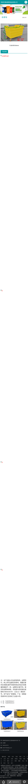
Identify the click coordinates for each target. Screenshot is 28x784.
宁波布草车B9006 (20, 731)
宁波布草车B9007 (9, 701)
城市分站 (4, 756)
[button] (26, 2)
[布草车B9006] (20, 725)
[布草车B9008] (20, 713)
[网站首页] (3, 782)
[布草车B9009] (7, 713)
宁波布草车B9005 (9, 703)
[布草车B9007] (7, 725)
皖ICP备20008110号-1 (6, 777)
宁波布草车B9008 (20, 719)
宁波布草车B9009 (7, 719)
